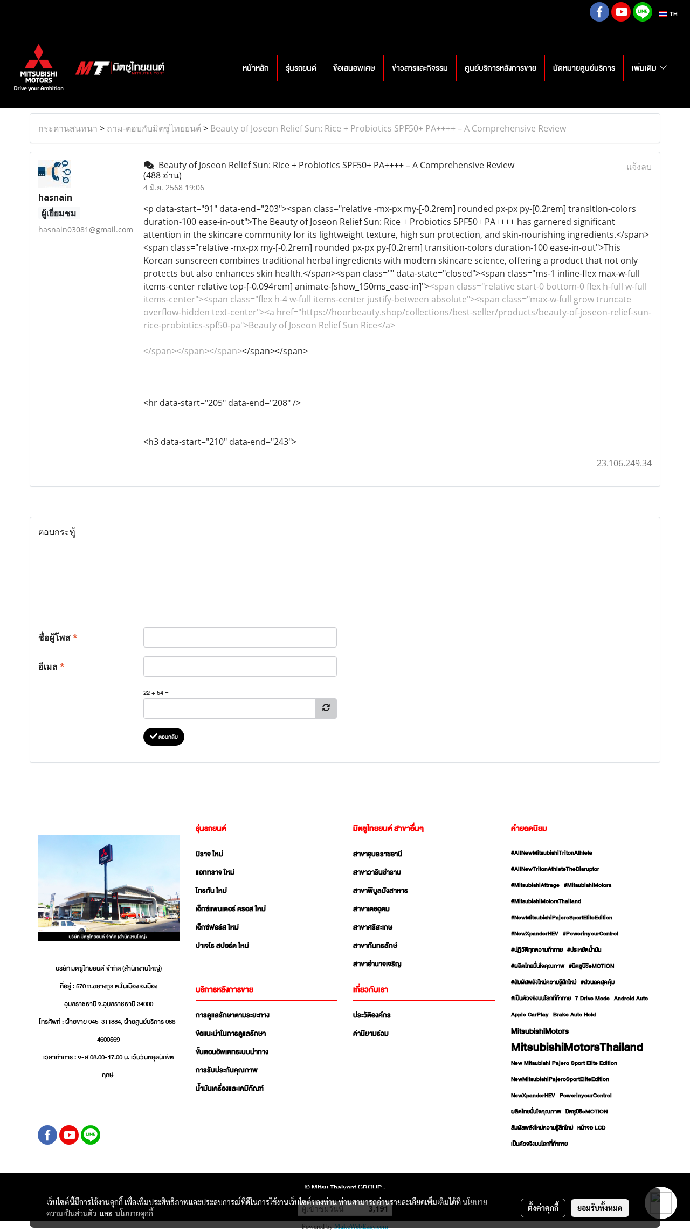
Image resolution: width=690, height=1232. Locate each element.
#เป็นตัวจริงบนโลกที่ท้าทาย (541, 998)
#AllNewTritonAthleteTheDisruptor (555, 869)
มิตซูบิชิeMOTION (586, 1112)
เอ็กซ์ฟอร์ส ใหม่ (217, 927)
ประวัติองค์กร (372, 1015)
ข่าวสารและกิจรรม (420, 67)
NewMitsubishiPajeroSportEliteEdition (560, 1079)
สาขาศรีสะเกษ (372, 927)
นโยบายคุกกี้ (134, 1213)
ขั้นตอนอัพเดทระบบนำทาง (232, 1052)
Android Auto (631, 998)
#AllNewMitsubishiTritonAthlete (551, 853)
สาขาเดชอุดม (371, 909)
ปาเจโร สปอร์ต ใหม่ (222, 946)
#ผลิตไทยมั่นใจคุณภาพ (537, 966)
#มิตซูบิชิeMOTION (591, 966)
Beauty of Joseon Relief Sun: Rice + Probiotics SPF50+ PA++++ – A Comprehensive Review (388, 128)
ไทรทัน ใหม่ (211, 891)
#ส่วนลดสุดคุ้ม (598, 982)
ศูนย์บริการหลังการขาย (500, 67)
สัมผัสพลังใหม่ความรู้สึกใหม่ (542, 1128)
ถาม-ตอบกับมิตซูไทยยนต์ (154, 128)
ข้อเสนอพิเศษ (354, 67)
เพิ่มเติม (645, 67)
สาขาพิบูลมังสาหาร (380, 891)
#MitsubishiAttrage (535, 885)
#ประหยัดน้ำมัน (584, 950)
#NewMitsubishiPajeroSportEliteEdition (561, 918)
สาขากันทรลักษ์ (375, 946)
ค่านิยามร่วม (371, 1034)
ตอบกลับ (167, 736)
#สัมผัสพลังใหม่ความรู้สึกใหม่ (543, 982)
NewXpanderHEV (533, 1095)
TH (672, 14)
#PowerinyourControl (590, 934)
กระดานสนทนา (68, 128)
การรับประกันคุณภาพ (227, 1070)
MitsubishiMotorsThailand (577, 1047)
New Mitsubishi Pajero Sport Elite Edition (564, 1063)
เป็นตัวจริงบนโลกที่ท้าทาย (539, 1144)
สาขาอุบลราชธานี (377, 854)
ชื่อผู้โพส (58, 637)
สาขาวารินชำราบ (377, 872)
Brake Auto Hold (574, 1015)
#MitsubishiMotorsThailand (546, 901)
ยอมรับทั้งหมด (600, 1208)
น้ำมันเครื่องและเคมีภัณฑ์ (230, 1089)
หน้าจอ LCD (591, 1128)
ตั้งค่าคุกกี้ (543, 1208)
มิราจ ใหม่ (209, 854)
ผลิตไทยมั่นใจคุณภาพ (536, 1112)
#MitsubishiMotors (587, 885)
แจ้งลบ (639, 167)
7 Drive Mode (592, 998)
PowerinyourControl (586, 1095)
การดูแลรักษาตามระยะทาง (233, 1015)
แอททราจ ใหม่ (215, 872)
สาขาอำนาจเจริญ (377, 964)
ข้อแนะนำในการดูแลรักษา (231, 1034)
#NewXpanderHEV (534, 934)
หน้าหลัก (256, 67)
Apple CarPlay (530, 1015)
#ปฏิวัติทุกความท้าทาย (537, 950)
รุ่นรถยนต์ (301, 67)
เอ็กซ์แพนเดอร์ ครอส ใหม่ (231, 909)
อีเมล (51, 666)
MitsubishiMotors (540, 1030)
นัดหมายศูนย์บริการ (584, 67)
